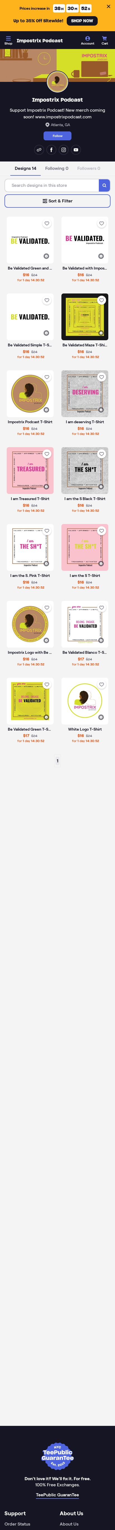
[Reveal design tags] (46, 256)
